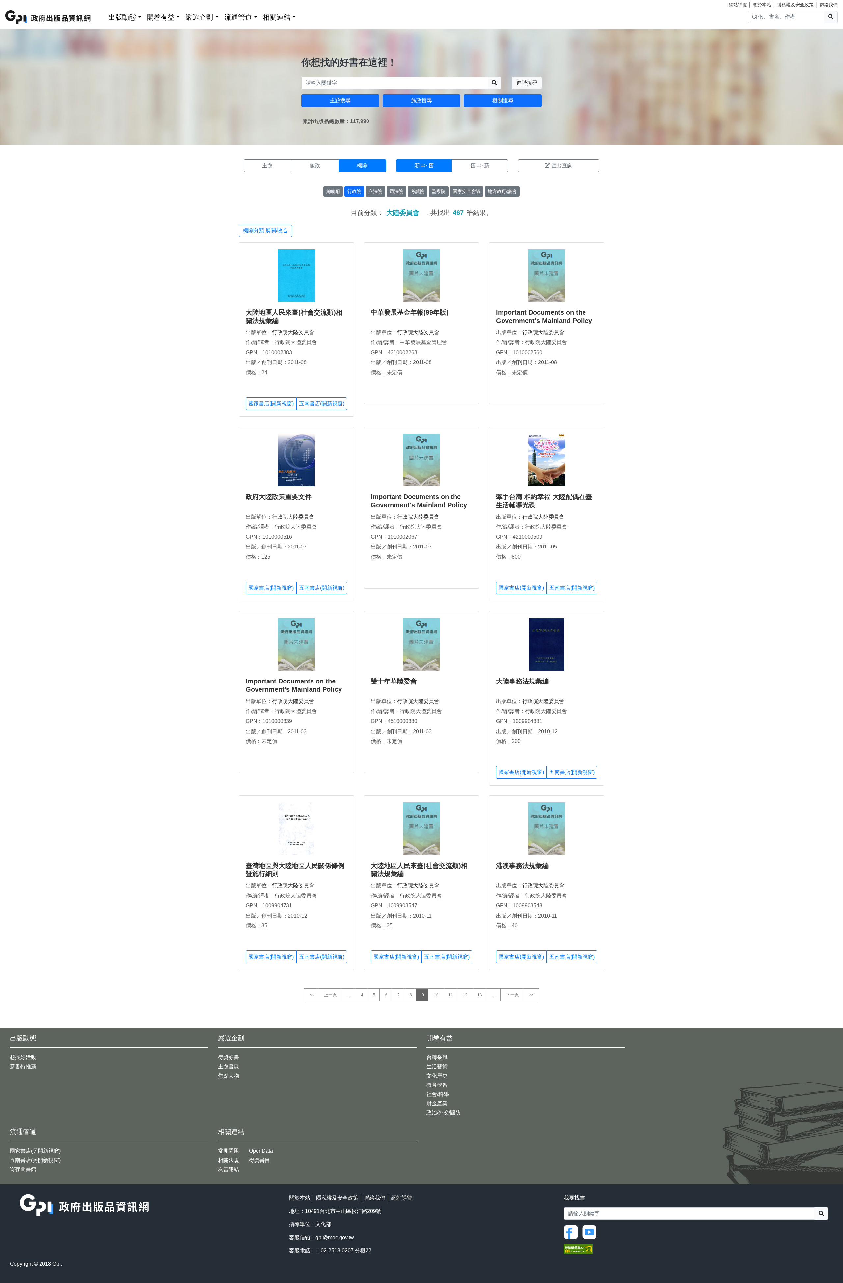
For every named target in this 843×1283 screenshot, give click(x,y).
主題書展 (228, 1066)
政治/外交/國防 (443, 1112)
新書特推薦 (23, 1066)
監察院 (439, 191)
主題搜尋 (340, 100)
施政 (315, 165)
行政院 (354, 191)
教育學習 (437, 1085)
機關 (362, 165)
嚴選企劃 (199, 17)
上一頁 (330, 994)
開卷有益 (161, 17)
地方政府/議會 (502, 191)
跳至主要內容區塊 (18, 3)
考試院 (417, 191)
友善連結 (228, 1169)
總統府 (333, 191)
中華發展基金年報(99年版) (410, 312)
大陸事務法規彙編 (522, 681)
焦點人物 (228, 1076)
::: (101, 16)
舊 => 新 (479, 165)
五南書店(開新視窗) (321, 403)
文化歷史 (437, 1076)
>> (531, 994)
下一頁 (512, 994)
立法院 (375, 191)
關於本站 (762, 4)
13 (479, 994)
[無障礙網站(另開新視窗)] (578, 1248)
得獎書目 (259, 1160)
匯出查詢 (561, 165)
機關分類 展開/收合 (265, 230)
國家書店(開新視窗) (271, 403)
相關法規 (228, 1160)
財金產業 (437, 1103)
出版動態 (122, 17)
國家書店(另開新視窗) (35, 1151)
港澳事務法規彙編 (522, 865)
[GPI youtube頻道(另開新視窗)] (590, 1231)
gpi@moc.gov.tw (334, 1237)
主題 (267, 165)
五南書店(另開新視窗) (35, 1160)
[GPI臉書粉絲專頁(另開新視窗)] (572, 1231)
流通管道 (238, 17)
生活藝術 (437, 1066)
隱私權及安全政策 (795, 4)
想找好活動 (23, 1057)
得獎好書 (228, 1057)
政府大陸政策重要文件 (279, 496)
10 (436, 994)
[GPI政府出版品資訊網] (48, 17)
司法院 (396, 191)
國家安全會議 (466, 191)
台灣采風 (437, 1057)
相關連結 (276, 17)
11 (451, 994)
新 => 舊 (424, 165)
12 (465, 994)
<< (312, 994)
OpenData (261, 1151)
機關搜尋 (502, 100)
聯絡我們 (828, 4)
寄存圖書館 (23, 1169)
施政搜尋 (421, 100)
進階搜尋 (526, 83)
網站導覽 (738, 4)
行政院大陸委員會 (293, 332)
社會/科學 (437, 1094)
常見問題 (228, 1151)
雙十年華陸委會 (394, 681)
